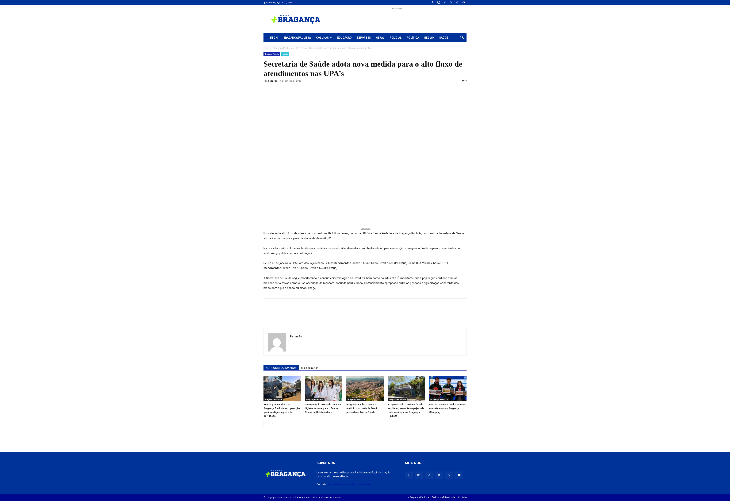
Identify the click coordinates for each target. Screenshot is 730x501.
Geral (380, 37)
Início (274, 37)
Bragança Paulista (297, 37)
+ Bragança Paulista (418, 497)
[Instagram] (438, 2)
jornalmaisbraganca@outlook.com (349, 484)
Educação (344, 37)
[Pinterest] (293, 89)
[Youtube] (464, 2)
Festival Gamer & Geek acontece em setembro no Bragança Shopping (447, 408)
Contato (462, 497)
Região (429, 37)
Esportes (364, 37)
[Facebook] (432, 2)
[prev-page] (265, 423)
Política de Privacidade (443, 497)
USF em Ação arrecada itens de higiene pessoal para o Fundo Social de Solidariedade (323, 408)
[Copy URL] (267, 89)
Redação (272, 81)
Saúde (443, 37)
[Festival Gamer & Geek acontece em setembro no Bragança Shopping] (448, 388)
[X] (451, 2)
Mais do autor (309, 367)
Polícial (396, 37)
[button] (462, 37)
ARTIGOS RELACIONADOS (281, 367)
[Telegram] (320, 89)
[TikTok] (445, 2)
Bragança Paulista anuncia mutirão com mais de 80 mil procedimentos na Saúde (361, 408)
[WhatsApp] (457, 2)
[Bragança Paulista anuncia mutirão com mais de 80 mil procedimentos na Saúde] (365, 388)
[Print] (311, 89)
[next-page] (272, 423)
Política (413, 37)
